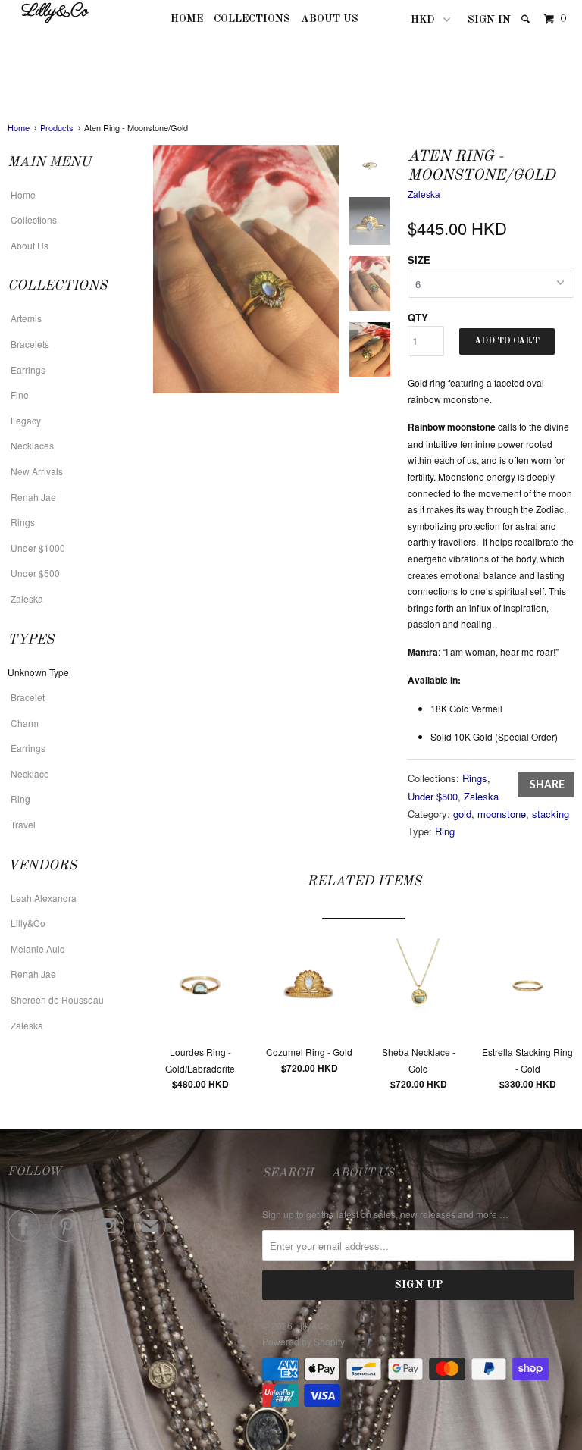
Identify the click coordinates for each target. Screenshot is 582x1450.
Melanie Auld (38, 948)
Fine (20, 394)
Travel (23, 824)
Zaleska (27, 598)
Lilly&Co (54, 12)
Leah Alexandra (44, 897)
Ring (20, 798)
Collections (252, 19)
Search (288, 1173)
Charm (25, 722)
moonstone (501, 813)
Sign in (489, 19)
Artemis (26, 318)
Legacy (26, 420)
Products (57, 127)
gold (462, 813)
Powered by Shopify (303, 1341)
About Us (329, 19)
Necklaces (32, 445)
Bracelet (28, 697)
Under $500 (35, 572)
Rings (23, 521)
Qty (418, 317)
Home (187, 19)
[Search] (526, 19)
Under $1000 (38, 547)
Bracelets (30, 343)
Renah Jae (33, 496)
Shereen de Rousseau (57, 999)
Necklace (30, 773)
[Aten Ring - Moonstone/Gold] (246, 269)
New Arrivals (37, 471)
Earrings (28, 369)
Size (419, 259)
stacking (550, 813)
